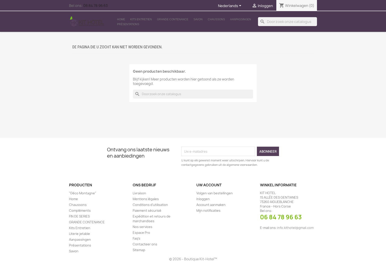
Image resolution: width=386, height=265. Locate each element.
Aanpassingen (240, 19)
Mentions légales (146, 199)
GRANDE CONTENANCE (172, 19)
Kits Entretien (141, 19)
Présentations (128, 24)
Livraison (139, 193)
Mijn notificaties (208, 210)
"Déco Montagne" (82, 193)
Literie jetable (79, 234)
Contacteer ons (145, 244)
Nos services (142, 227)
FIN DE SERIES (79, 216)
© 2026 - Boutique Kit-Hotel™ (193, 259)
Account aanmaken (211, 205)
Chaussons (216, 19)
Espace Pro (141, 232)
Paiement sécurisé (147, 210)
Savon (198, 19)
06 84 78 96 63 (95, 5)
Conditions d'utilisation (150, 205)
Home (121, 19)
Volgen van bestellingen (214, 193)
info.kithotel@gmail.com (295, 228)
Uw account (209, 185)
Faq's (136, 238)
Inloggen (203, 199)
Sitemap (139, 250)
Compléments (80, 210)
